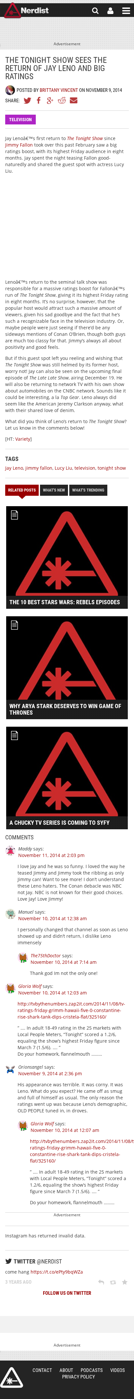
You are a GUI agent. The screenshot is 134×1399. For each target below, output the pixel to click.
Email (73, 100)
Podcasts (92, 1370)
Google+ (50, 100)
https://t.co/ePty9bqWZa (57, 1272)
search (95, 10)
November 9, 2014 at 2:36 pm (50, 1073)
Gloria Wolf (29, 986)
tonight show (112, 468)
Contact (42, 1370)
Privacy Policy (78, 1377)
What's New (54, 490)
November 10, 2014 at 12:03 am (52, 993)
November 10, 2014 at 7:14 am (64, 962)
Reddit (62, 100)
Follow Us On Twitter (67, 1293)
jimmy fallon (38, 468)
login (110, 10)
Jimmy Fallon (19, 145)
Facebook (39, 100)
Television (20, 119)
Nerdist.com (11, 1377)
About (66, 1370)
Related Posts (22, 490)
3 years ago (18, 1282)
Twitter (27, 100)
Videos (117, 1370)
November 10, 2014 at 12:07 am (65, 1130)
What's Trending (88, 490)
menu (126, 10)
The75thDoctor (46, 955)
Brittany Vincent (59, 90)
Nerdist (26, 10)
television (84, 468)
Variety (22, 439)
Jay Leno (14, 468)
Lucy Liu (63, 468)
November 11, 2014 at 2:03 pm (51, 855)
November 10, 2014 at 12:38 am (52, 918)
